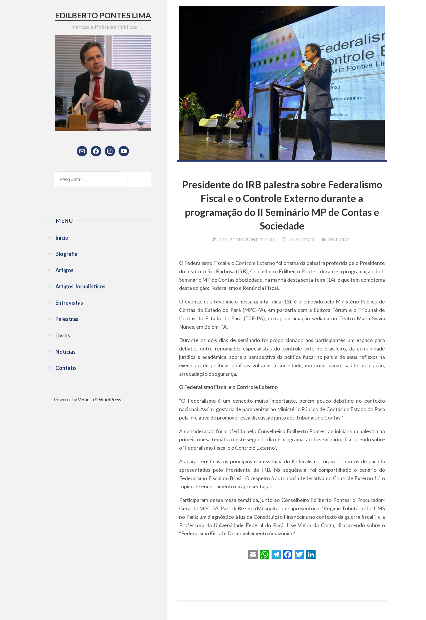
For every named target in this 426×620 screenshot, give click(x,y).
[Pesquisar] (141, 179)
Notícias (339, 239)
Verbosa (85, 399)
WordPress (110, 399)
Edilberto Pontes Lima (103, 15)
